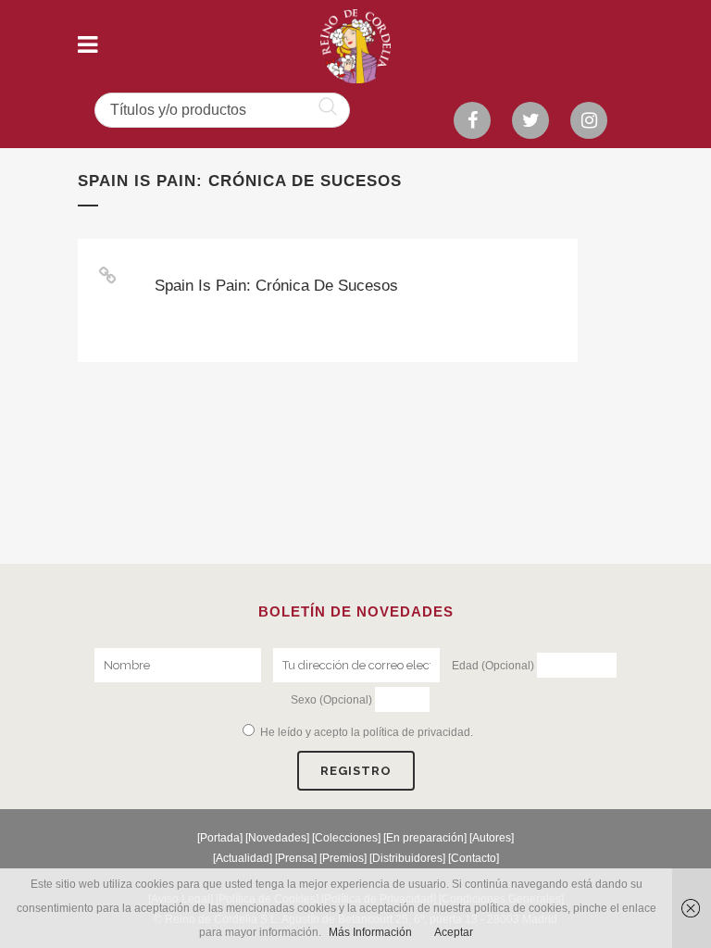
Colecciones (346, 837)
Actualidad (242, 858)
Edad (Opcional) (493, 665)
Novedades (277, 837)
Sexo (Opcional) (331, 699)
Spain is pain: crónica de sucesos (276, 285)
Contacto (473, 858)
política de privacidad (416, 732)
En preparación (425, 837)
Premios (343, 858)
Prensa (296, 858)
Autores (491, 837)
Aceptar (453, 932)
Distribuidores (407, 858)
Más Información (370, 932)
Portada (220, 837)
